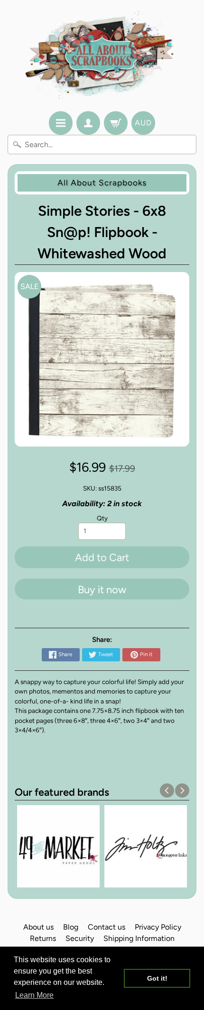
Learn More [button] (34, 995)
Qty (102, 518)
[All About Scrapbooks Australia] (102, 57)
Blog (70, 926)
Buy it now (102, 589)
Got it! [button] (157, 978)
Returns (43, 938)
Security (79, 938)
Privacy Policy (158, 926)
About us (38, 926)
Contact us (106, 926)
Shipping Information (139, 938)
